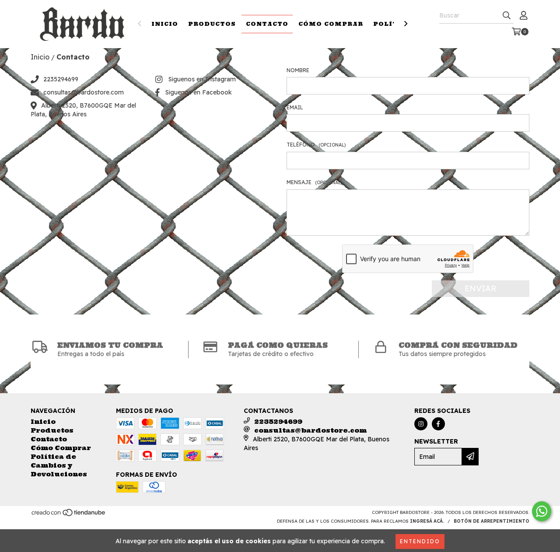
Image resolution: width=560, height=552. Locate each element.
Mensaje (314, 182)
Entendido (420, 541)
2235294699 (60, 79)
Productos (212, 24)
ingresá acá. (427, 521)
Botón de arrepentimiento (491, 521)
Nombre (298, 70)
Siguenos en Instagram (202, 79)
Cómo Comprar (330, 24)
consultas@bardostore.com (83, 92)
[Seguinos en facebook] (438, 423)
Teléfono (316, 144)
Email (295, 107)
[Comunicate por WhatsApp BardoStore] (541, 511)
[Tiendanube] (69, 515)
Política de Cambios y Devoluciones (59, 465)
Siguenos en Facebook (198, 92)
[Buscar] (507, 16)
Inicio (164, 24)
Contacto (267, 24)
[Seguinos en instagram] (420, 423)
